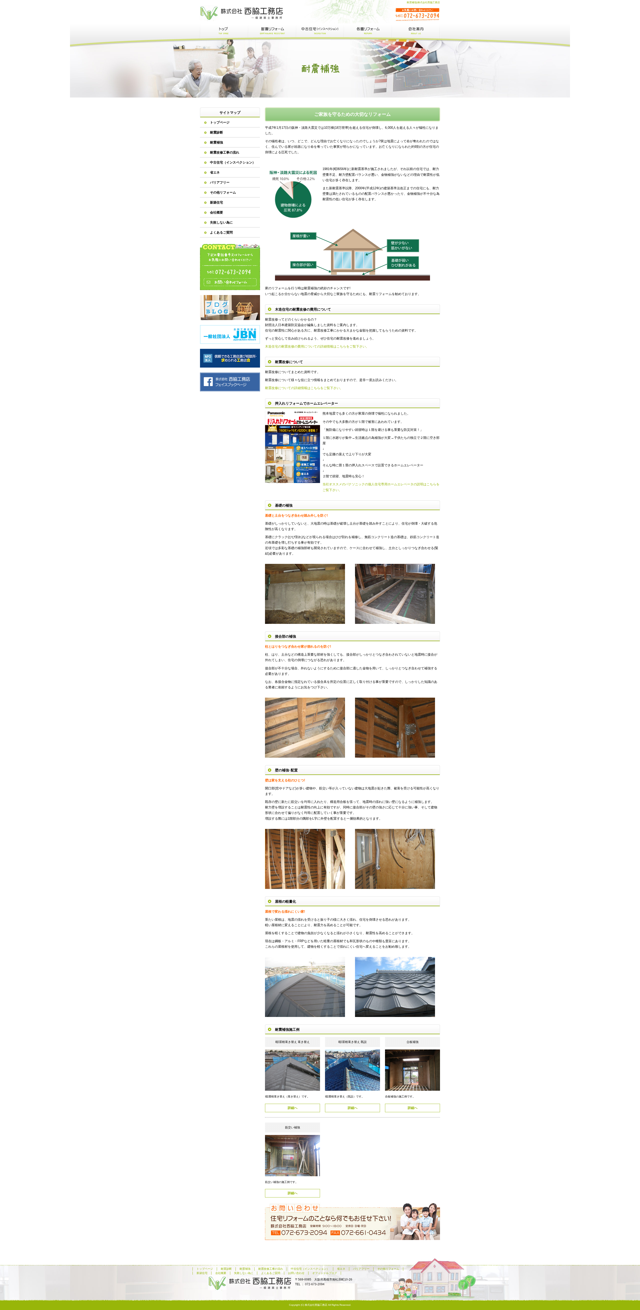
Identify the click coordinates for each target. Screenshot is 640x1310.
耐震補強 (216, 142)
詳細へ (293, 1108)
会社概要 (416, 30)
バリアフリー (220, 182)
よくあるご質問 (221, 232)
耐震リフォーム (272, 30)
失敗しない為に (221, 222)
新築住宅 (216, 202)
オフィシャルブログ (230, 307)
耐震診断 (216, 132)
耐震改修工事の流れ (224, 152)
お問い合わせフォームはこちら (230, 266)
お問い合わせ (296, 1272)
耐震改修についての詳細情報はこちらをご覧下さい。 (304, 388)
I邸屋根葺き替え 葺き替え (292, 1042)
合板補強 (412, 1042)
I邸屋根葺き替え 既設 (352, 1042)
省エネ (215, 172)
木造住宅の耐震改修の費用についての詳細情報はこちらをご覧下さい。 (317, 346)
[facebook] (230, 390)
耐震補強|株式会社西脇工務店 (423, 2)
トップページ (224, 30)
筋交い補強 (292, 1127)
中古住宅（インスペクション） (320, 30)
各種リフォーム (368, 30)
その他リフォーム (223, 192)
